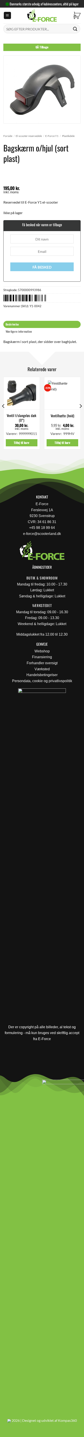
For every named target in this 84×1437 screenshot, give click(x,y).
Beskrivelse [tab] (12, 324)
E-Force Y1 (51, 136)
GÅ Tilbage (42, 47)
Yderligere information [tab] (19, 331)
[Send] (75, 28)
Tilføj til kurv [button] (21, 443)
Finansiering (42, 657)
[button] (7, 15)
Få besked (42, 267)
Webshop (42, 651)
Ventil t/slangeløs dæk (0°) (21, 418)
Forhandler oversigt (42, 663)
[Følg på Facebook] (5, 1084)
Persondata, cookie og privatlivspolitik (42, 681)
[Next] (80, 414)
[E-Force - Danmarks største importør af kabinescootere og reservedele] (42, 15)
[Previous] (3, 414)
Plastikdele (68, 136)
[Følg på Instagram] (16, 1084)
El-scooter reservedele (29, 136)
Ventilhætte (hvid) (62, 415)
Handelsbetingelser (42, 675)
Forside (7, 136)
